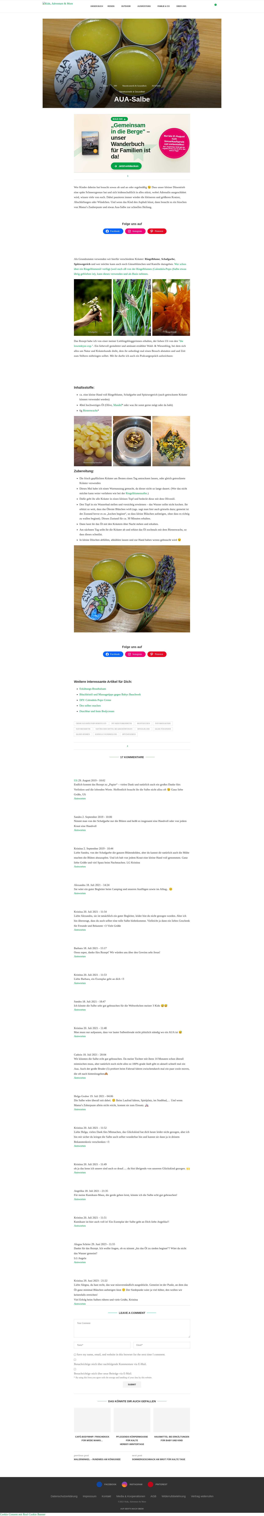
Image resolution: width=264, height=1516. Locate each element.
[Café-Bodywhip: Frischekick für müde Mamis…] (92, 1420)
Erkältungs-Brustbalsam (92, 688)
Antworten (80, 798)
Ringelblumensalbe (136, 493)
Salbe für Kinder (163, 729)
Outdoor (126, 6)
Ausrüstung (144, 6)
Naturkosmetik (83, 729)
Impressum (89, 1496)
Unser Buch (96, 6)
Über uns (181, 6)
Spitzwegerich (129, 734)
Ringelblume (144, 729)
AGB (153, 1496)
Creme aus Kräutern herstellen (91, 723)
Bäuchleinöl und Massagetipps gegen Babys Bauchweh (110, 694)
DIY (115, 86)
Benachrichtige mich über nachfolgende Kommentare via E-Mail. (110, 1364)
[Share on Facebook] (131, 176)
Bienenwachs (90, 410)
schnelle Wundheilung (106, 734)
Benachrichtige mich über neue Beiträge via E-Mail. (103, 1373)
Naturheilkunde (163, 723)
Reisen (111, 6)
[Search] (219, 6)
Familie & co (164, 6)
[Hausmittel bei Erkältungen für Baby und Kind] (171, 1420)
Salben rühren (83, 734)
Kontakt (106, 1496)
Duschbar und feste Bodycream (96, 711)
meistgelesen (143, 723)
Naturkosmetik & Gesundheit (134, 86)
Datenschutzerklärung (64, 1496)
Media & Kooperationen (130, 1496)
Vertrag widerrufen (202, 1496)
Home (105, 86)
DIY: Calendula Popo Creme (95, 700)
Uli (75, 780)
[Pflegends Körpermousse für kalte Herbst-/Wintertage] (132, 1420)
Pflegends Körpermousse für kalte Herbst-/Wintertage (132, 1440)
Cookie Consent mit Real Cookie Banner (22, 1514)
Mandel (117, 405)
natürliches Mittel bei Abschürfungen (114, 729)
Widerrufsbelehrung (174, 1496)
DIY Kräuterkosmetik (122, 723)
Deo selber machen (90, 705)
